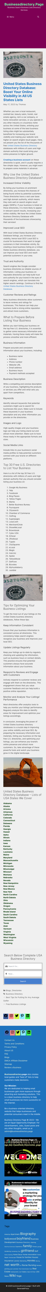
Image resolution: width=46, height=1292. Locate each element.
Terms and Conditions (14, 1044)
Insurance (8, 1261)
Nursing (32, 1265)
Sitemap (8, 1064)
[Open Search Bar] (38, 17)
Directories (17, 990)
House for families (23, 1257)
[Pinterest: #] (22, 1017)
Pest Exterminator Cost (25, 1269)
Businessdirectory (13, 1074)
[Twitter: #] (16, 1017)
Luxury (16, 1261)
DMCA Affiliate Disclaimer (15, 1061)
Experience (19, 1246)
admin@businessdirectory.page (18, 1131)
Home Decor (17, 1254)
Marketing (23, 1261)
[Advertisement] (23, 35)
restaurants (15, 1272)
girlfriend (27, 1251)
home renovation (30, 1254)
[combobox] (23, 966)
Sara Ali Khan (31, 1272)
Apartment (15, 1234)
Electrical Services (9, 1246)
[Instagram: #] (12, 1033)
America (7, 1234)
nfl (20, 1265)
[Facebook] (5, 1017)
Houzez (35, 1257)
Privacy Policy (10, 1047)
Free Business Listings (16, 1004)
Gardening (7, 1251)
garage (39, 1246)
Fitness (34, 1246)
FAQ (6, 1054)
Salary (24, 1272)
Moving (38, 1261)
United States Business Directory (22, 145)
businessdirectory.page (24, 4)
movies (31, 1260)
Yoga (18, 1276)
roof (20, 1272)
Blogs (8, 990)
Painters (38, 1265)
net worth (11, 1265)
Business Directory (14, 994)
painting (6, 1269)
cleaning (33, 1242)
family (27, 1246)
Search (23, 981)
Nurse (25, 1265)
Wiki (12, 1275)
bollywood (10, 1238)
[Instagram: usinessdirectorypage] (11, 1017)
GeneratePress (23, 1288)
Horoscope (12, 1257)
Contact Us (9, 1040)
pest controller (14, 1269)
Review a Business (12, 1067)
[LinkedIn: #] (27, 1017)
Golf (36, 1251)
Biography (28, 1234)
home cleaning (8, 1254)
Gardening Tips (16, 1251)
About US (8, 1050)
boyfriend (23, 1238)
